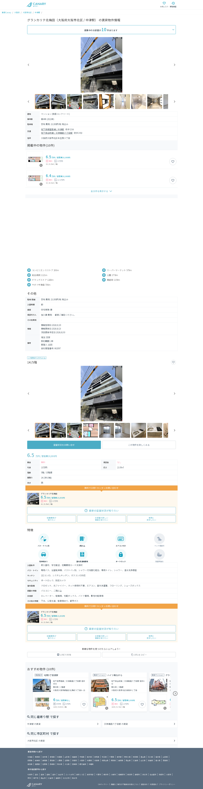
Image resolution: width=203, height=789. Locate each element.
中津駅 (37, 12)
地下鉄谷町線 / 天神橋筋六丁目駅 (57, 132)
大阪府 (17, 12)
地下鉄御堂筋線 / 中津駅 (52, 129)
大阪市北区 (27, 12)
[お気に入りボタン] (172, 161)
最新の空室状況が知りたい (104, 510)
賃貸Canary (6, 12)
